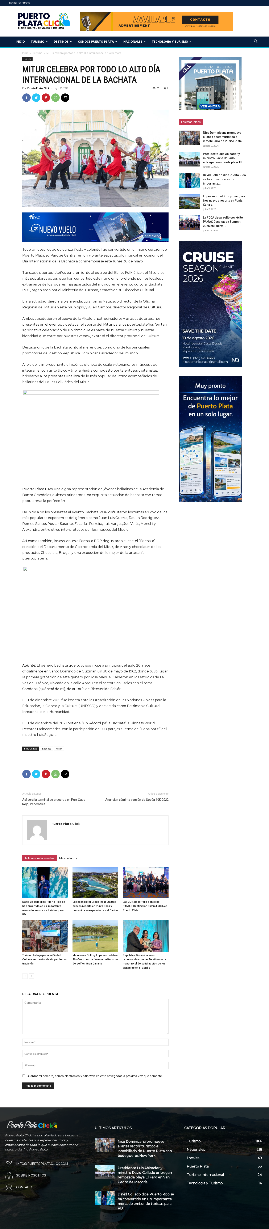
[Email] (65, 97)
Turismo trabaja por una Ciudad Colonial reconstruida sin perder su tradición (44, 959)
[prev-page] (25, 976)
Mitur (59, 748)
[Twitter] (36, 97)
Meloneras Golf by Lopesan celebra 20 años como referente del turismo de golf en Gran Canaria (95, 959)
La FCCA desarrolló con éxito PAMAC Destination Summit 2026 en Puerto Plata (145, 906)
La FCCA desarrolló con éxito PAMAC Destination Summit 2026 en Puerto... (223, 222)
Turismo (37, 53)
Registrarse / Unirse (19, 2)
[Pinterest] (46, 97)
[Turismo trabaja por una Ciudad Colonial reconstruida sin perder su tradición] (45, 936)
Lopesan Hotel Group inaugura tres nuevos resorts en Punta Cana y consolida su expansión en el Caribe (95, 906)
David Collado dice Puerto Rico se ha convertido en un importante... (224, 179)
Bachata (46, 748)
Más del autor (68, 858)
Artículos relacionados (39, 858)
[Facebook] (26, 97)
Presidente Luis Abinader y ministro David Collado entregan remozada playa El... (223, 158)
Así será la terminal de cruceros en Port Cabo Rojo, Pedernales (53, 802)
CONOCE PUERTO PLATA (96, 41)
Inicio (20, 41)
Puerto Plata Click (38, 88)
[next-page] (31, 976)
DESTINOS (61, 41)
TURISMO (37, 41)
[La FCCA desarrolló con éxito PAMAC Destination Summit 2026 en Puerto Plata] (146, 882)
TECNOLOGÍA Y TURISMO (170, 41)
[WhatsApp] (55, 97)
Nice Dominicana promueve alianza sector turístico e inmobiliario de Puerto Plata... (223, 137)
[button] (256, 42)
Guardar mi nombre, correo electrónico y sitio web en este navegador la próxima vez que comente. (95, 1076)
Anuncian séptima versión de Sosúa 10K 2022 (137, 800)
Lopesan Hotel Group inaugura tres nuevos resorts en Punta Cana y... (224, 200)
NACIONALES (132, 41)
